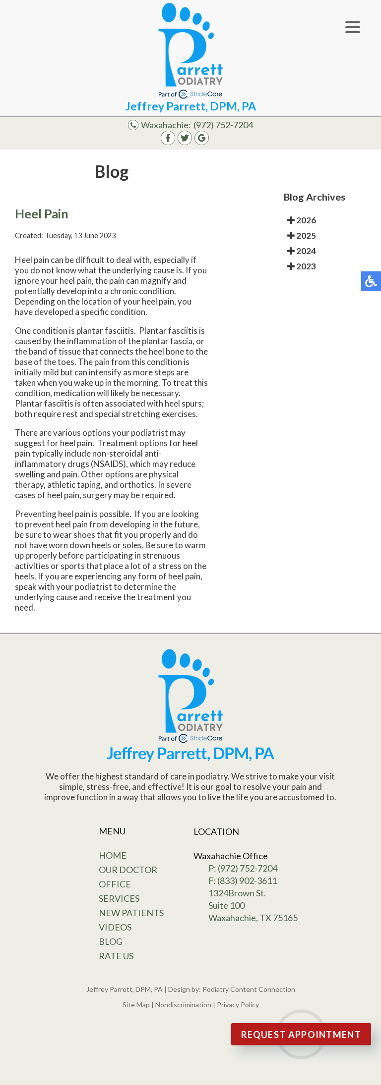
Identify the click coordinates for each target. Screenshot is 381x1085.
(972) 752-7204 (223, 124)
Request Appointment (301, 1034)
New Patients (131, 912)
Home (113, 855)
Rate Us (116, 955)
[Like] (168, 142)
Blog (111, 941)
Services (119, 898)
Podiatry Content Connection (248, 989)
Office (115, 883)
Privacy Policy (238, 1004)
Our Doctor (128, 869)
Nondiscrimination (183, 1004)
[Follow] (185, 142)
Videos (115, 927)
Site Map (136, 1004)
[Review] (201, 142)
